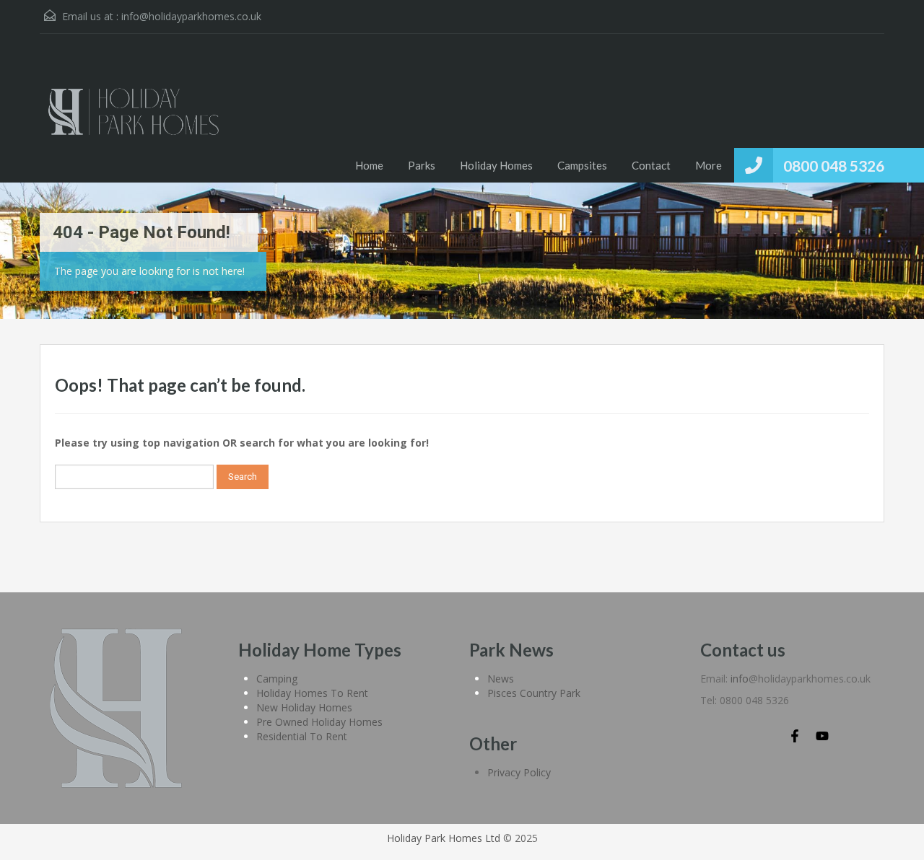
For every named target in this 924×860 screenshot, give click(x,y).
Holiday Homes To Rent (312, 693)
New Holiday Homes (304, 707)
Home (369, 165)
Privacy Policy (519, 772)
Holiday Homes (496, 165)
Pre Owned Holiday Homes (319, 722)
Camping (276, 678)
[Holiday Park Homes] (133, 119)
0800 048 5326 (833, 166)
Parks (421, 165)
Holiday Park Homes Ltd (443, 838)
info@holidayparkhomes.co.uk (191, 16)
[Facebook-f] (794, 735)
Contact (651, 165)
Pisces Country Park (533, 693)
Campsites (582, 165)
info (740, 678)
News (500, 678)
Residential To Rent (301, 736)
